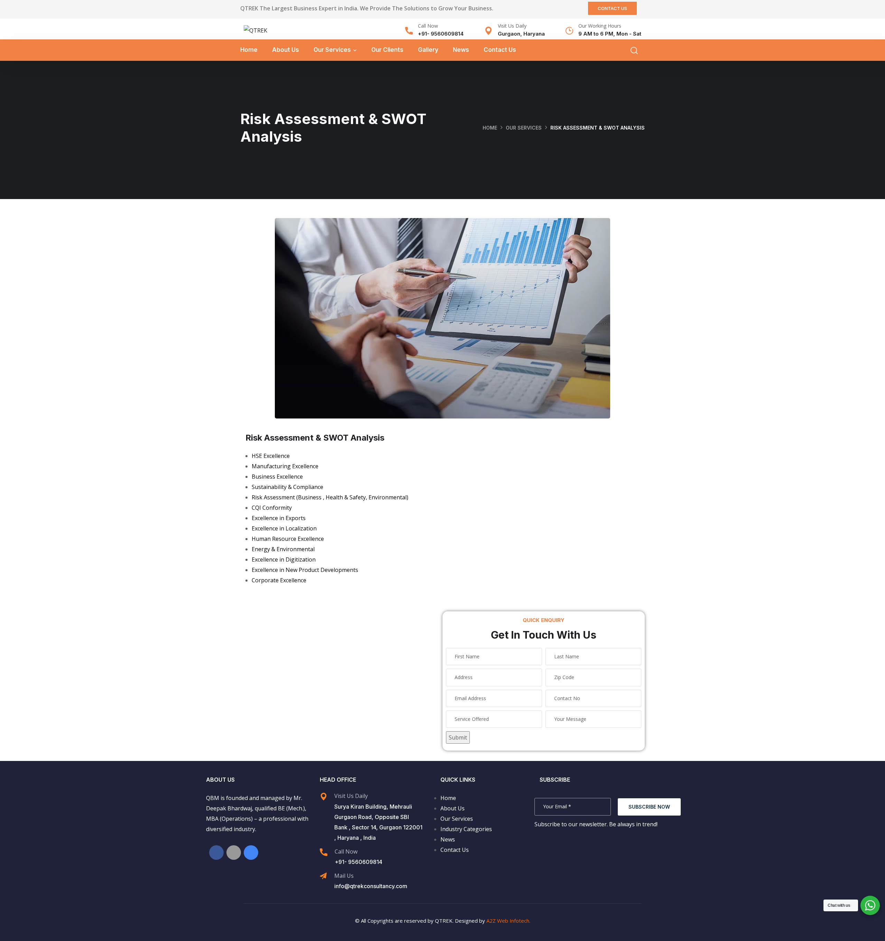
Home (249, 49)
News (461, 49)
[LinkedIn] (233, 852)
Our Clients (387, 49)
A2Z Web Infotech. (508, 920)
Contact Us (500, 49)
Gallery (428, 49)
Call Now (428, 25)
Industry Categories (466, 829)
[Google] (251, 852)
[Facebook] (216, 852)
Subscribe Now (649, 807)
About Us (285, 49)
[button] (612, 8)
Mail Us (344, 875)
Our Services (332, 49)
